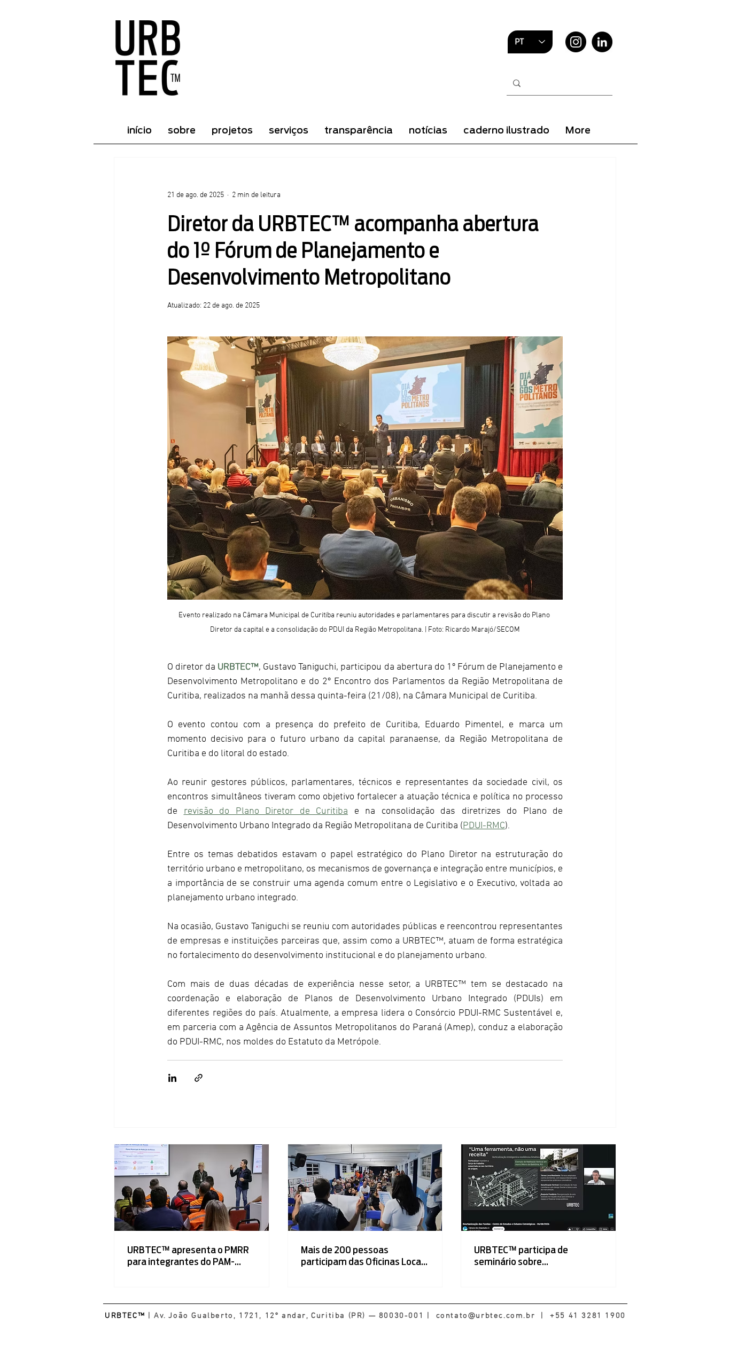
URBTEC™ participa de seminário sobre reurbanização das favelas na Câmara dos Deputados (536, 1256)
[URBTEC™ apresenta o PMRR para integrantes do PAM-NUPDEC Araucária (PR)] (191, 1187)
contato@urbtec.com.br (485, 1316)
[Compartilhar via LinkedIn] (172, 1078)
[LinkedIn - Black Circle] (602, 42)
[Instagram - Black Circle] (575, 42)
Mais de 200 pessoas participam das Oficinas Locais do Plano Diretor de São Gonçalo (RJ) (364, 1256)
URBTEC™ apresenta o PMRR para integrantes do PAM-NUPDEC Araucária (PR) (188, 1256)
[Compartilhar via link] (198, 1078)
